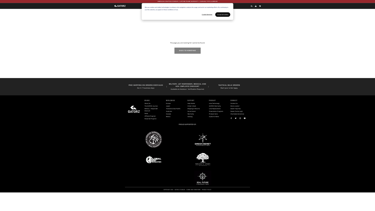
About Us (147, 103)
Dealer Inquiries (235, 108)
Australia (169, 111)
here (235, 88)
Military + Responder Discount (151, 110)
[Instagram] (240, 118)
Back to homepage (187, 50)
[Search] (252, 6)
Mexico (168, 116)
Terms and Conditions (193, 189)
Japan (168, 106)
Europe (168, 103)
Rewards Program (150, 118)
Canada (168, 114)
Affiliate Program (150, 116)
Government (192, 111)
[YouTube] (244, 118)
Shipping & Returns (194, 108)
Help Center (191, 103)
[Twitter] (235, 118)
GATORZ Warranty (215, 106)
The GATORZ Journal (151, 106)
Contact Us (234, 103)
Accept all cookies (222, 14)
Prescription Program (216, 111)
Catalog (190, 116)
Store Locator (234, 106)
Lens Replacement (215, 108)
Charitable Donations (237, 114)
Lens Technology (214, 103)
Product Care (213, 114)
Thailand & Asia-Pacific (173, 108)
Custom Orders (214, 116)
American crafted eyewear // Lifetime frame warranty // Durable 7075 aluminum (187, 1)
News (146, 113)
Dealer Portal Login (236, 111)
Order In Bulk (192, 106)
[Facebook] (231, 118)
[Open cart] (260, 6)
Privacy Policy (206, 189)
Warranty (191, 114)
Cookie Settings (207, 14)
